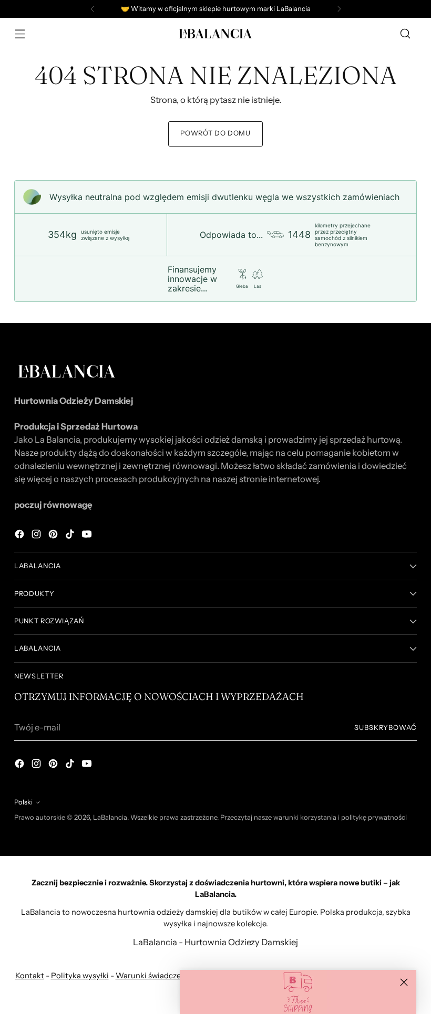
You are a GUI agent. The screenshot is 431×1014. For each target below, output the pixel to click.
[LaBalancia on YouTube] (87, 536)
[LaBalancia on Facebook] (20, 536)
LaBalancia (110, 817)
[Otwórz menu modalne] (19, 34)
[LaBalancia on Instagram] (37, 536)
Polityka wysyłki (80, 975)
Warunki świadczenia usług (164, 975)
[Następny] (339, 9)
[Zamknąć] (404, 982)
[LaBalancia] (215, 33)
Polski (23, 802)
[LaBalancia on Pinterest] (54, 536)
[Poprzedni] (92, 9)
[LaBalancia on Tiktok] (71, 536)
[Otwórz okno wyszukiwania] (405, 34)
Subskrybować (385, 727)
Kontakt (29, 975)
